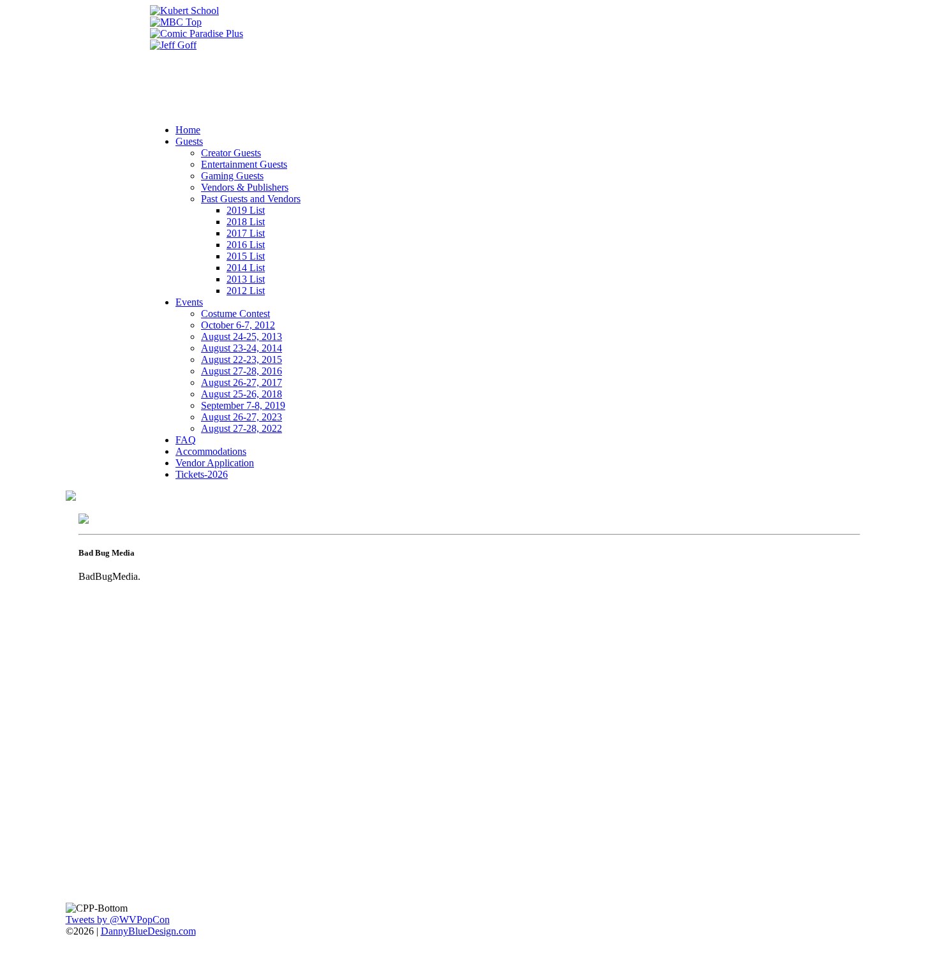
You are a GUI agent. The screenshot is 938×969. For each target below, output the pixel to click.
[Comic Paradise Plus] (196, 33)
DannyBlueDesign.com (148, 931)
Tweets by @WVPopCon (118, 919)
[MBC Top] (176, 22)
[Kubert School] (184, 10)
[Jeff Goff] (173, 45)
